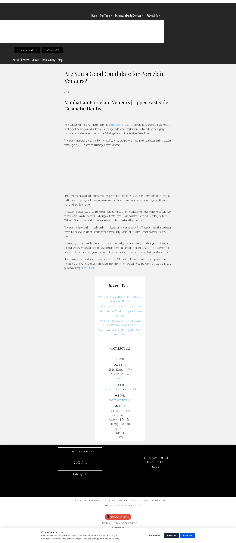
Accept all (187, 535)
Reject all (171, 535)
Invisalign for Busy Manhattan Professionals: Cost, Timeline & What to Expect (120, 299)
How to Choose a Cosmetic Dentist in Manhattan (120, 306)
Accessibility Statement (130, 523)
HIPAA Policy (116, 523)
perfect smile (89, 268)
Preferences (154, 535)
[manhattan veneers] (98, 188)
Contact (35, 60)
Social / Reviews (21, 60)
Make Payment (79, 474)
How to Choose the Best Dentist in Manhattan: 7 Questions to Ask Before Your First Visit (120, 323)
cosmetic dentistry (116, 124)
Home (94, 15)
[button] (80, 451)
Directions (120, 378)
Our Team (105, 15)
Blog (60, 60)
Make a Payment (124, 501)
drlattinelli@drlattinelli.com (120, 400)
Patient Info (152, 15)
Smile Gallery (48, 60)
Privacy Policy (106, 523)
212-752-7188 (112, 389)
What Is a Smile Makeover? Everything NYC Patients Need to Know (120, 332)
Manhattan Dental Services (128, 15)
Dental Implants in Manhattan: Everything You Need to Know (120, 313)
